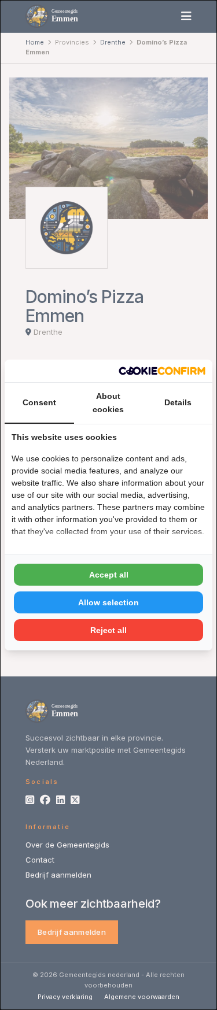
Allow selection (108, 602)
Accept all (108, 574)
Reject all (108, 630)
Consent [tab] (39, 402)
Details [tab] (178, 402)
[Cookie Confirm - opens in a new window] (162, 371)
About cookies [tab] (108, 402)
